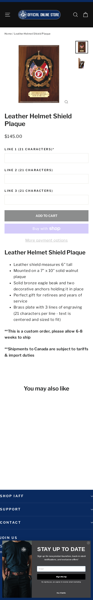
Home (8, 33)
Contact (10, 523)
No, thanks (61, 592)
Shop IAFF (12, 496)
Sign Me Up (61, 576)
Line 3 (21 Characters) (29, 190)
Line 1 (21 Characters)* (30, 149)
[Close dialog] (88, 542)
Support (10, 509)
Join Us (9, 538)
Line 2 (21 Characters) (29, 170)
